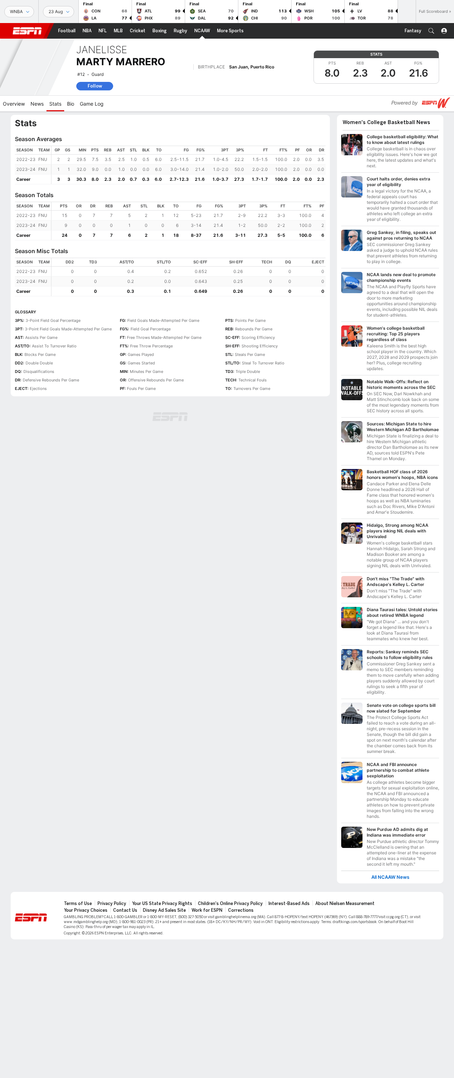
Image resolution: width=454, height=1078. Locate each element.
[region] (188, 165)
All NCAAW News (390, 877)
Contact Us (125, 910)
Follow (95, 86)
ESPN (27, 31)
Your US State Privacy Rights (162, 903)
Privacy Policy (112, 903)
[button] (431, 31)
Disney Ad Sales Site (164, 910)
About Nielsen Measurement (345, 903)
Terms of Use (78, 903)
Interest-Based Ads (289, 903)
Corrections (241, 910)
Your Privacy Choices (85, 910)
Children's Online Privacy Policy (230, 903)
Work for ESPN (207, 910)
